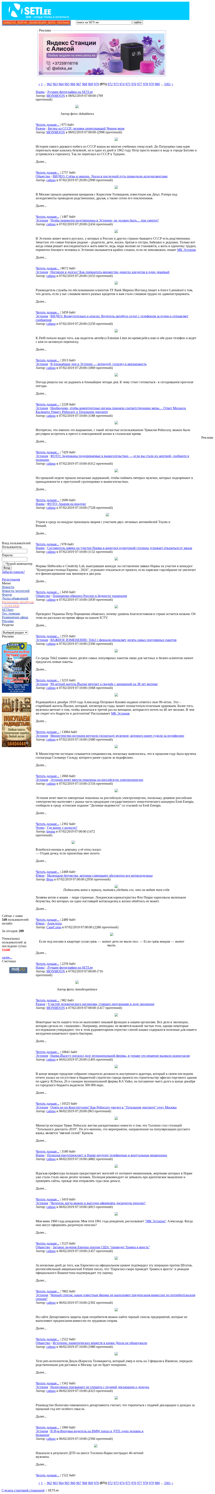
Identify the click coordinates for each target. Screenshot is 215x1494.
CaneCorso (53, 927)
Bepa (49, 879)
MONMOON (55, 95)
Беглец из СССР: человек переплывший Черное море (86, 128)
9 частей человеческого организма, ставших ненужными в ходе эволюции (101, 1004)
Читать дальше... (47, 124)
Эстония (42, 220)
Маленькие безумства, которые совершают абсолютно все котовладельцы (100, 875)
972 (110, 84)
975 (127, 84)
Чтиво (40, 827)
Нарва (40, 92)
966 (72, 84)
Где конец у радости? (62, 827)
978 (145, 84)
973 (116, 84)
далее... (7, 957)
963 (55, 84)
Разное (40, 128)
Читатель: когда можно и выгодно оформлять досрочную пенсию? (98, 1203)
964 (61, 84)
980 (157, 84)
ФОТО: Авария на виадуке (66, 504)
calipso (51, 180)
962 (49, 84)
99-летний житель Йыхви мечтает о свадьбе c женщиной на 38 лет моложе (104, 684)
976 (133, 84)
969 (90, 84)
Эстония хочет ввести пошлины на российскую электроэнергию (96, 780)
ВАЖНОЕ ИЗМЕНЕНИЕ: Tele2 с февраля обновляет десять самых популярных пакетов (113, 640)
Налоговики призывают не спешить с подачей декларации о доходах (99, 1387)
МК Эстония (186, 250)
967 (78, 84)
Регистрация (11, 579)
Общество (43, 176)
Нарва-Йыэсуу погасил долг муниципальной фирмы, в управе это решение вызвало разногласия (120, 1055)
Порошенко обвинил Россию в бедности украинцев (90, 596)
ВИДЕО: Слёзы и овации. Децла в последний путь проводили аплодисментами (110, 176)
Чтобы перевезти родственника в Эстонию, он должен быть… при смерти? (104, 220)
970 (96, 84)
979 (151, 84)
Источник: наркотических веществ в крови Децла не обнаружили (100, 1343)
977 (139, 84)
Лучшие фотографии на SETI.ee (70, 92)
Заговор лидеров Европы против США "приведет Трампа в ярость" (101, 1247)
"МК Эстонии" (155, 1221)
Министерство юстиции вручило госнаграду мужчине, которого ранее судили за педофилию (117, 735)
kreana (50, 831)
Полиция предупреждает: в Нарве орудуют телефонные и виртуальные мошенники (107, 1155)
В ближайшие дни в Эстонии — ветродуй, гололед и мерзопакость (98, 364)
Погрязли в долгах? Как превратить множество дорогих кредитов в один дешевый (109, 272)
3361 (167, 84)
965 (66, 84)
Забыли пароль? (13, 572)
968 (84, 84)
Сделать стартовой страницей (23, 1490)
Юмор (40, 875)
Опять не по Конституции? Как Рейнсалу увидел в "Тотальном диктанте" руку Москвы (113, 1107)
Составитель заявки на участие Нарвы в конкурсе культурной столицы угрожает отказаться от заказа (119, 548)
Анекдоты (54, 923)
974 (122, 84)
